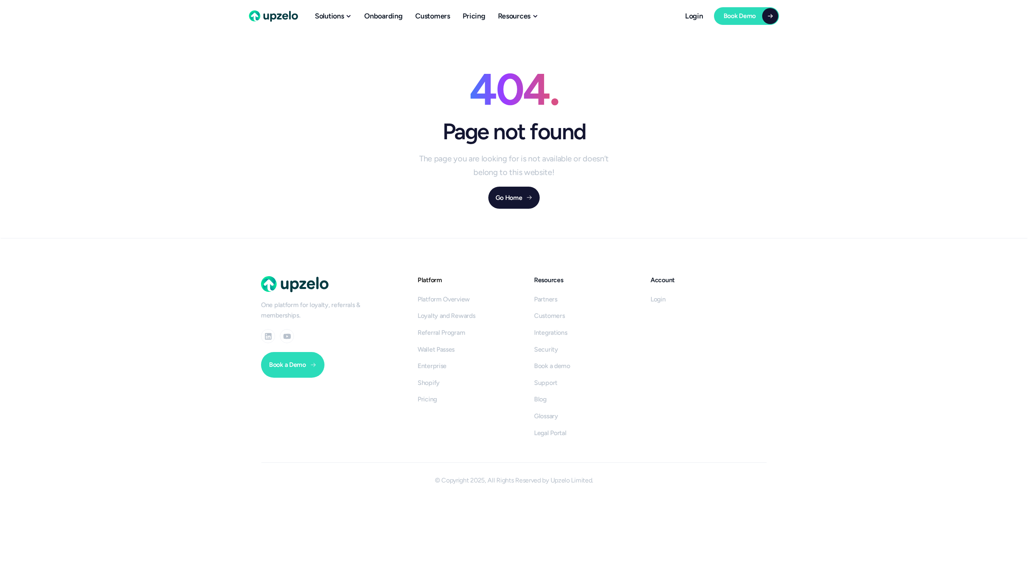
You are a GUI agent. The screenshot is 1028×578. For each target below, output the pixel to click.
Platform (430, 280)
